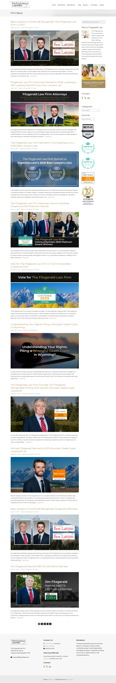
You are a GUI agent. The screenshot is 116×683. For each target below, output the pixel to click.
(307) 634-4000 (50, 646)
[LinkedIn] (89, 98)
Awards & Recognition (26, 27)
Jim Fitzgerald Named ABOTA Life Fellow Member (39, 566)
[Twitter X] (85, 98)
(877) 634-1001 (50, 643)
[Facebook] (82, 98)
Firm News (36, 27)
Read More (33, 76)
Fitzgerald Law (51, 679)
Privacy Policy (69, 679)
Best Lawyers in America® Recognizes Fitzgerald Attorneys (44, 508)
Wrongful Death (33, 330)
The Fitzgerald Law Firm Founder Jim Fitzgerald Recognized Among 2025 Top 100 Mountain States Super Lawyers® (43, 387)
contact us (46, 658)
